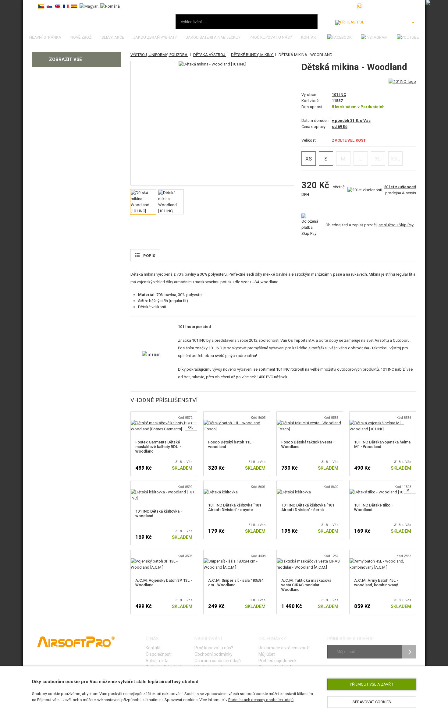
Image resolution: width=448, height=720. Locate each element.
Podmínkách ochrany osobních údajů (260, 699)
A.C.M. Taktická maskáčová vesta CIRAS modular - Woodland (306, 585)
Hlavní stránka (45, 37)
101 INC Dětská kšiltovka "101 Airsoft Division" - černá (307, 507)
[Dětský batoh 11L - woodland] (237, 423)
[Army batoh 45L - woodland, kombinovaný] (383, 561)
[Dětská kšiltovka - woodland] (164, 492)
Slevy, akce (112, 37)
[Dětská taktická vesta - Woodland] (310, 423)
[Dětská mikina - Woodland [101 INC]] (212, 64)
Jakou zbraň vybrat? (155, 37)
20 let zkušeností (400, 187)
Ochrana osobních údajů (217, 660)
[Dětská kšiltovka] (221, 492)
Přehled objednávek (277, 660)
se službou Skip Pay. (396, 225)
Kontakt (309, 37)
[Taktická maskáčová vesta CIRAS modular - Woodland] (310, 561)
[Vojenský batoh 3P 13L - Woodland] (164, 561)
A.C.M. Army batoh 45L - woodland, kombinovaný (376, 582)
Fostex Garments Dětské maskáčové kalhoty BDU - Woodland (158, 447)
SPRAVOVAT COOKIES (372, 702)
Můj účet (266, 654)
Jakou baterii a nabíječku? (213, 37)
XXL (190, 427)
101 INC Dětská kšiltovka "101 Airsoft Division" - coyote (234, 507)
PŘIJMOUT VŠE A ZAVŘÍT (372, 684)
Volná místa (157, 660)
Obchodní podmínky (213, 654)
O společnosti (159, 654)
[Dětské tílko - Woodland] (381, 492)
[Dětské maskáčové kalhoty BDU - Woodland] (164, 423)
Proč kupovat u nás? (271, 37)
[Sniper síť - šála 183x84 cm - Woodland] (237, 561)
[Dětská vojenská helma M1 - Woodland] (383, 423)
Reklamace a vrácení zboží (284, 647)
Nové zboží (81, 37)
